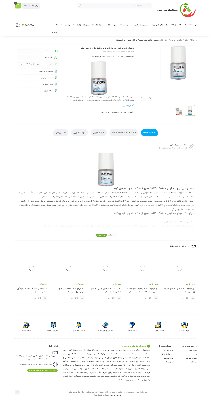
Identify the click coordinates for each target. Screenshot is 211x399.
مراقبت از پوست (176, 40)
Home (194, 40)
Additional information (124, 132)
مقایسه (50, 64)
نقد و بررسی (61, 132)
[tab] (149, 132)
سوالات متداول (168, 350)
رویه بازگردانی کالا (167, 354)
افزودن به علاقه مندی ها (27, 64)
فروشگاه (194, 362)
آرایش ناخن (164, 40)
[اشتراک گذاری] (149, 98)
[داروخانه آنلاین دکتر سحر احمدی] (176, 11)
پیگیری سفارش (191, 358)
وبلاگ (195, 354)
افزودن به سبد (192, 298)
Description (149, 132)
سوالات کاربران (79, 132)
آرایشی (187, 40)
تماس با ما (193, 350)
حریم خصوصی (168, 358)
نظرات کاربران (98, 132)
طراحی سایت (116, 395)
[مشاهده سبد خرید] (18, 6)
